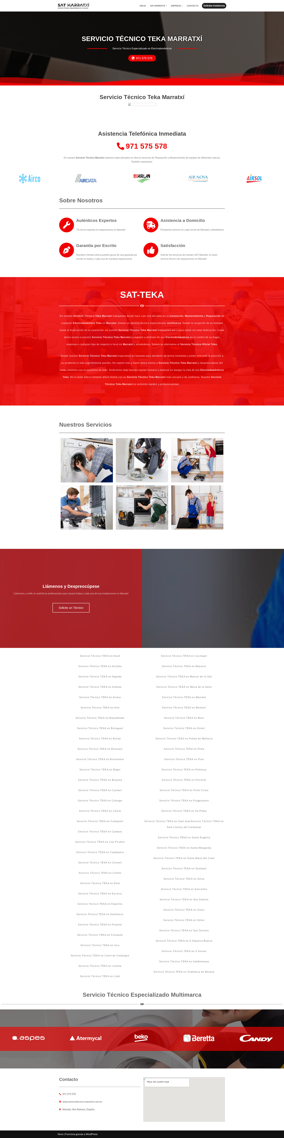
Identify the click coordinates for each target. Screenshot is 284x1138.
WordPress (91, 1134)
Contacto (192, 6)
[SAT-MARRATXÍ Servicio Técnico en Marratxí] (74, 6)
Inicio (143, 6)
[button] (166, 5)
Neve (60, 1134)
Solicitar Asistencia (214, 5)
